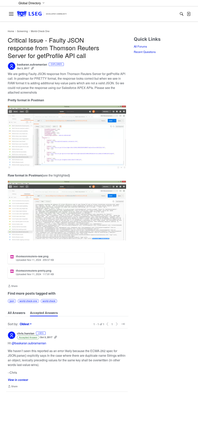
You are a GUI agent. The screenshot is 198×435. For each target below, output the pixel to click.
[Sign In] (188, 13)
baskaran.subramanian (32, 64)
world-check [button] (49, 301)
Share (13, 286)
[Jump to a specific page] (123, 324)
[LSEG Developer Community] (42, 14)
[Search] (181, 13)
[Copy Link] (32, 68)
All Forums (140, 46)
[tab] (16, 313)
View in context (18, 380)
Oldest (25, 324)
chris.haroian (25, 333)
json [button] (12, 301)
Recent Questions (145, 52)
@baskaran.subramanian (29, 343)
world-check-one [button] (28, 301)
